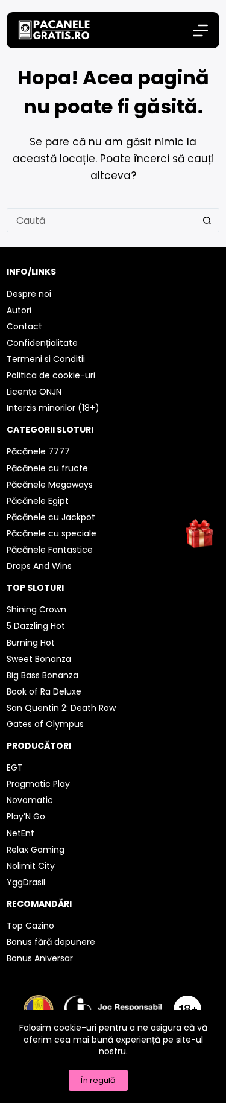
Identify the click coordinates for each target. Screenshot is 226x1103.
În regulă (98, 1080)
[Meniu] (200, 30)
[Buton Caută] (207, 220)
